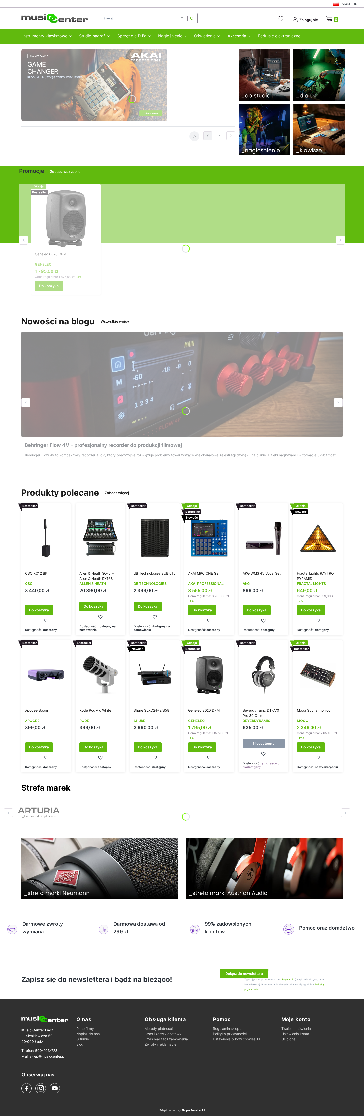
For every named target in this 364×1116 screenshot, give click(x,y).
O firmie (82, 1039)
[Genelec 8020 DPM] (66, 219)
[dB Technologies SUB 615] (155, 538)
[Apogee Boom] (46, 675)
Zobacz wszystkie (65, 171)
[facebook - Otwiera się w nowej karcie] (26, 1088)
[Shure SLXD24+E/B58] (155, 675)
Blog (79, 1044)
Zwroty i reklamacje (160, 1044)
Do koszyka (49, 286)
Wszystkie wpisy (115, 321)
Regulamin (288, 979)
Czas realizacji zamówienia (166, 1039)
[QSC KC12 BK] (46, 538)
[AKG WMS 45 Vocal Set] (264, 538)
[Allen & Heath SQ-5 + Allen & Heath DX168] (100, 538)
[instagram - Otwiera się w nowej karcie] (41, 1088)
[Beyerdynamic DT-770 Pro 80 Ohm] (264, 675)
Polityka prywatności (230, 1034)
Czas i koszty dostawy (163, 1034)
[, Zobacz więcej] (38, 813)
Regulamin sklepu (227, 1028)
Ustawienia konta (295, 1034)
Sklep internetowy (180, 1110)
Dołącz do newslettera (244, 973)
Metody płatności (159, 1028)
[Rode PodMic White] (100, 675)
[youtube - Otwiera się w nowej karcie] (54, 1088)
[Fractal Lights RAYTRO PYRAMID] (318, 538)
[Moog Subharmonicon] (318, 675)
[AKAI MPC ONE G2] (209, 538)
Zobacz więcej (117, 493)
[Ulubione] (281, 18)
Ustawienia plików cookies (234, 1039)
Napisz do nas (88, 1034)
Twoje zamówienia (296, 1028)
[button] (191, 18)
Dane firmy (85, 1028)
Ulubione (288, 1039)
